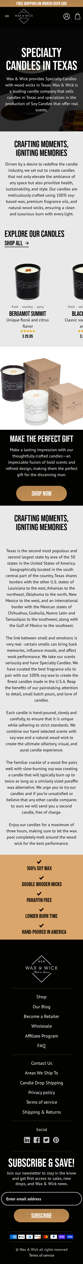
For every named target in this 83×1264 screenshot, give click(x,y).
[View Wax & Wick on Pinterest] (56, 1140)
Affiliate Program (41, 1036)
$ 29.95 (27, 336)
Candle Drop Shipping (41, 1083)
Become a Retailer (41, 1016)
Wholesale (41, 1026)
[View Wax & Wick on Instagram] (27, 1140)
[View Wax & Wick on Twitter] (46, 1140)
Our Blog (41, 1006)
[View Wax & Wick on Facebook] (37, 1140)
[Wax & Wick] (26, 14)
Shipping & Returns (41, 1112)
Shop (41, 997)
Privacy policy (41, 1092)
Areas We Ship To (41, 1073)
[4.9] (28, 331)
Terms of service (41, 1102)
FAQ (41, 1045)
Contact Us (41, 1063)
